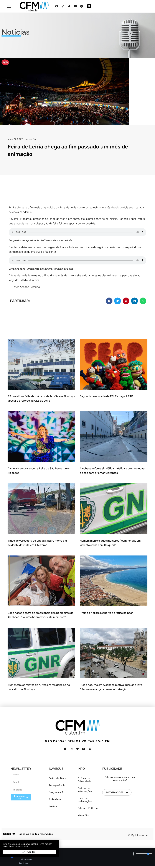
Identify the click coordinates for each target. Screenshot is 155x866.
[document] (77, 433)
